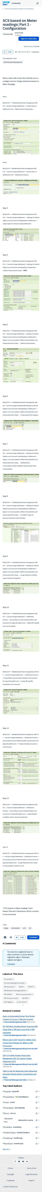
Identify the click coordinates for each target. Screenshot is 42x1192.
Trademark (10, 1180)
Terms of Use (31, 1168)
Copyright (10, 1174)
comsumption (15, 928)
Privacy (10, 1168)
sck (30, 928)
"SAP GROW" (8, 994)
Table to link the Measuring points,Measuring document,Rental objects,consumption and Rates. (20, 1074)
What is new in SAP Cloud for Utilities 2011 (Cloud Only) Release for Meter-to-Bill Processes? (19, 1043)
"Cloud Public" (8, 979)
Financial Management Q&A (15, 1022)
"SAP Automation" (9, 987)
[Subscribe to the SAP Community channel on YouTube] (23, 1161)
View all (6, 1149)
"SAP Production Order (11, 998)
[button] (4, 52)
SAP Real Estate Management (13, 62)
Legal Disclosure (31, 1174)
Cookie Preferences (10, 1187)
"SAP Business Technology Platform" (15, 990)
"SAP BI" (21, 987)
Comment (11, 964)
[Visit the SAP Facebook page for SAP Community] (15, 1161)
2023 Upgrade (8, 1002)
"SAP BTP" (31, 987)
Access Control (21, 1002)
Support (31, 1180)
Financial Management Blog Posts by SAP (21, 1049)
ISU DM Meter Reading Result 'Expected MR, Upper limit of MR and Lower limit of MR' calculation (20, 1030)
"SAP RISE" (25, 998)
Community (15, 3)
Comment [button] (33, 937)
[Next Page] (22, 1005)
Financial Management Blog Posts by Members (19, 9)
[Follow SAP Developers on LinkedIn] (27, 1161)
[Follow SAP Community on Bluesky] (19, 1161)
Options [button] (19, 42)
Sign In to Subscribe (29, 39)
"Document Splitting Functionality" (14, 983)
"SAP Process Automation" (24, 994)
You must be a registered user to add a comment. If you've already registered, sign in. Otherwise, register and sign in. (20, 956)
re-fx (24, 928)
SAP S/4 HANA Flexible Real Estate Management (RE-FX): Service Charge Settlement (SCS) (17, 1059)
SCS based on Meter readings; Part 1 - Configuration (20, 24)
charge (6, 928)
